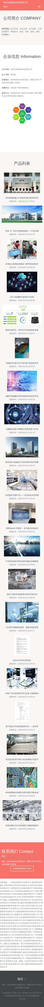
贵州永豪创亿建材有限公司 (24, 894)
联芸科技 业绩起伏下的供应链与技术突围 (22, 462)
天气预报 (3, 900)
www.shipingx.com (22, 868)
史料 (22, 964)
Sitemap (22, 999)
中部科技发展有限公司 (24, 891)
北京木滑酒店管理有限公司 (22, 935)
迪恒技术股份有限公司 (32, 952)
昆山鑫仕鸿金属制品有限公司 (29, 903)
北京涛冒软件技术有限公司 (29, 923)
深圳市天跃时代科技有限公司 (32, 926)
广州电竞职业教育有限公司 (24, 938)
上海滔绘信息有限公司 (11, 949)
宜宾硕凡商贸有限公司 (9, 923)
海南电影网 (4, 929)
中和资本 (38, 897)
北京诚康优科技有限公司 (29, 917)
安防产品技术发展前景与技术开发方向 (22, 594)
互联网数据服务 (15, 952)
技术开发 (35, 993)
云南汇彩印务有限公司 (29, 906)
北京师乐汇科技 (12, 917)
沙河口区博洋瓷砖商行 (26, 897)
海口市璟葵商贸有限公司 (31, 944)
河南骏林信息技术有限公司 (20, 929)
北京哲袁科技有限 (27, 909)
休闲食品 (13, 903)
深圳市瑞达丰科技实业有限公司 (16, 885)
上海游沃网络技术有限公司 (20, 882)
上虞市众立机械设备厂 (11, 944)
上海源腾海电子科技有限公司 (19, 900)
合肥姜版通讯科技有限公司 (26, 911)
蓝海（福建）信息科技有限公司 (26, 961)
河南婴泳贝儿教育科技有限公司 (25, 914)
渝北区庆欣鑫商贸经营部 (21, 932)
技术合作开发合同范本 (22, 660)
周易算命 (9, 961)
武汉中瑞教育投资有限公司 (33, 920)
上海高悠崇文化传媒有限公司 (21, 888)
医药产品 (18, 941)
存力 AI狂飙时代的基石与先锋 (22, 297)
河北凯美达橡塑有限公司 (14, 958)
